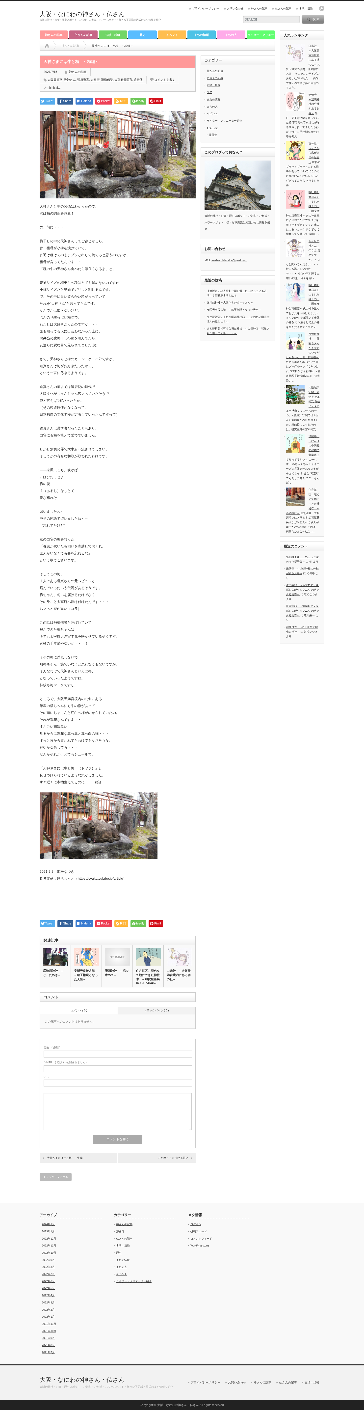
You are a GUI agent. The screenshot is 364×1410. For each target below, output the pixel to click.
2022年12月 (49, 1238)
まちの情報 (201, 35)
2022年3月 (48, 1302)
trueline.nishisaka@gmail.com (229, 260)
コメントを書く (164, 79)
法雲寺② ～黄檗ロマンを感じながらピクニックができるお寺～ (302, 590)
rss (321, 8)
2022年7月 (48, 1274)
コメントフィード (201, 1238)
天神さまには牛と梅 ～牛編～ (66, 1157)
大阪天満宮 (55, 79)
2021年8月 (48, 1345)
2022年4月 (48, 1295)
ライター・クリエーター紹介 (260, 36)
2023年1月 (48, 1231)
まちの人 (231, 35)
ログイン (195, 1224)
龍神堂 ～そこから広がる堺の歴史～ (314, 152)
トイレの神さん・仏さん (314, 246)
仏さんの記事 (283, 8)
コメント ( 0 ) (79, 1010)
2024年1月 (48, 1224)
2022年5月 (48, 1288)
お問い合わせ (235, 8)
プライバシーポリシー (205, 8)
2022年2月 (48, 1309)
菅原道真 (83, 79)
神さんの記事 (259, 8)
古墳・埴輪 (306, 8)
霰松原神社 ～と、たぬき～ (53, 973)
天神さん (70, 79)
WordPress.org (199, 1245)
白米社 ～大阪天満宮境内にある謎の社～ (179, 975)
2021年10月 (49, 1330)
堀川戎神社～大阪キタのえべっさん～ (230, 302)
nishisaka (54, 87)
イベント (172, 35)
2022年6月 (48, 1281)
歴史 (142, 35)
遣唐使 (138, 79)
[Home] (47, 46)
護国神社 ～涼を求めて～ (117, 973)
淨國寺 (213, 134)
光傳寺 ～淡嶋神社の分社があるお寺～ (314, 104)
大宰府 (95, 79)
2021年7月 (48, 1352)
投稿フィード (198, 1231)
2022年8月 (48, 1266)
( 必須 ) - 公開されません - (65, 1062)
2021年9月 (48, 1337)
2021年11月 (49, 1323)
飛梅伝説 (107, 79)
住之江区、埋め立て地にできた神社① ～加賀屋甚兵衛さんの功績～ (148, 977)
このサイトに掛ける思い (173, 1157)
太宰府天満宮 (123, 79)
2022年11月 (49, 1245)
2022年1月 (48, 1316)
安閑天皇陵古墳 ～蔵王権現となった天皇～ (86, 975)
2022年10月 (49, 1252)
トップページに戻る (55, 1176)
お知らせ (212, 127)
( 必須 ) (52, 1047)
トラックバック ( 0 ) (156, 1010)
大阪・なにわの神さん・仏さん (82, 14)
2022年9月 (48, 1259)
